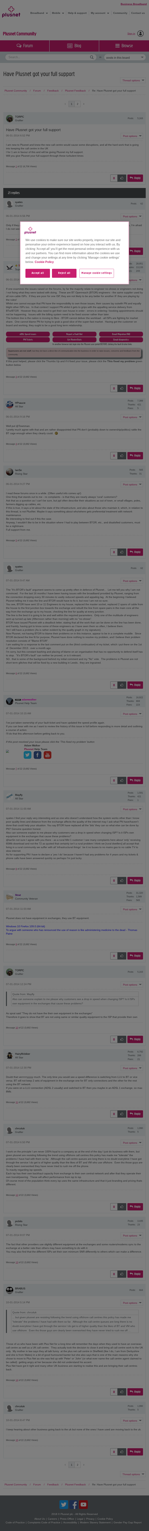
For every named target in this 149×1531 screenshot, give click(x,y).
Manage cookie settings (96, 273)
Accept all (38, 273)
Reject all (64, 273)
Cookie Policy (44, 262)
